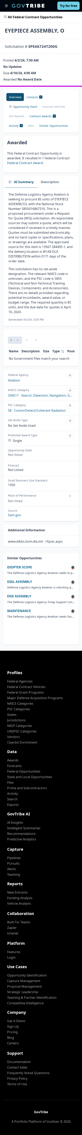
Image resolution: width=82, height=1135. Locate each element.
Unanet (12, 933)
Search (12, 799)
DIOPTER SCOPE (19, 567)
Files (10, 782)
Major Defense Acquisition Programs (35, 698)
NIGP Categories (19, 726)
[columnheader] (58, 351)
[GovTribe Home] (28, 5)
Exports (13, 804)
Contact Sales (17, 1067)
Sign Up (13, 1026)
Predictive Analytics (21, 839)
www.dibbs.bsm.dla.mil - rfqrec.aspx (35, 541)
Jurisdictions (16, 720)
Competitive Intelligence (25, 1003)
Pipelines (14, 858)
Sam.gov (14, 515)
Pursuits (13, 863)
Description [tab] (50, 182)
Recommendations (21, 833)
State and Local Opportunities (29, 777)
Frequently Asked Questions (28, 1073)
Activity (12, 793)
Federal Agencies (20, 681)
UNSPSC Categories (22, 731)
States (12, 714)
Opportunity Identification (27, 975)
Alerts (11, 869)
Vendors (13, 737)
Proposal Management (24, 986)
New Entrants (17, 892)
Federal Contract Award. (25, 163)
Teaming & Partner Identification (32, 997)
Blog (10, 1037)
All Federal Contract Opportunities (34, 17)
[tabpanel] (41, 257)
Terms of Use (17, 1084)
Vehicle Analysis (19, 903)
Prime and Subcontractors (27, 788)
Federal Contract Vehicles (26, 687)
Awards (13, 760)
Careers (13, 1043)
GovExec (53, 1121)
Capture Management (23, 981)
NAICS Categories (20, 703)
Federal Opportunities (23, 771)
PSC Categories (18, 709)
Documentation (19, 1062)
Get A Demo (16, 1021)
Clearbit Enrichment (22, 742)
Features (13, 952)
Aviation (14, 380)
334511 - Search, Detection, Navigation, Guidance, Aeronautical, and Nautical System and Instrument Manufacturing (41, 395)
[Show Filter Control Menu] (70, 375)
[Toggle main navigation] (6, 6)
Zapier (12, 927)
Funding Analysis (19, 898)
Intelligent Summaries (23, 828)
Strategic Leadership (22, 992)
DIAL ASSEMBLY (19, 582)
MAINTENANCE (19, 611)
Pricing (12, 1032)
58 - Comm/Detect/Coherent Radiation (37, 410)
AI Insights (15, 822)
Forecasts (14, 766)
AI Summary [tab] (24, 182)
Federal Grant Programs (25, 692)
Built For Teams (18, 922)
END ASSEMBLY (19, 596)
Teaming (13, 874)
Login (11, 957)
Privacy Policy (17, 1078)
